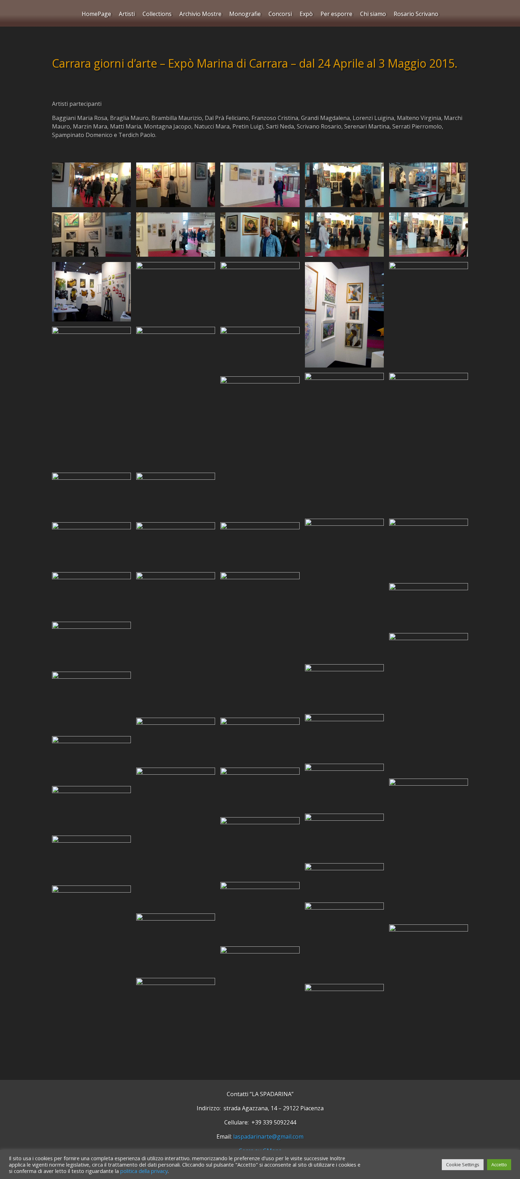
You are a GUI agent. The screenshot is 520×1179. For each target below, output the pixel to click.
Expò (306, 15)
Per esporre (336, 15)
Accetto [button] (499, 1164)
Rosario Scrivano (416, 15)
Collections (157, 15)
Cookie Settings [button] (462, 1164)
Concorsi (280, 15)
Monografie (245, 15)
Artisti (127, 15)
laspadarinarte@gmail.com (268, 1136)
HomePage (96, 15)
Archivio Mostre (200, 15)
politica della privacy (144, 1170)
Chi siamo (373, 15)
